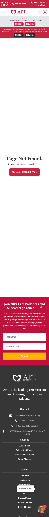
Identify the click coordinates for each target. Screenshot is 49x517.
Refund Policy (24, 507)
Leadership (24, 480)
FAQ (24, 493)
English (18, 24)
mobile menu (4, 12)
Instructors (24, 484)
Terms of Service (24, 502)
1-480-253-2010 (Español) (27, 426)
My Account (44, 12)
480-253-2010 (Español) (39, 4)
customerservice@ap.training (27, 415)
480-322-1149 (20, 4)
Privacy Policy (24, 498)
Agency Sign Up (4, 3)
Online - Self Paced (24, 450)
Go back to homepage (24, 172)
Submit (24, 356)
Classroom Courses (24, 454)
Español (30, 24)
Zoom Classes (24, 459)
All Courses (24, 445)
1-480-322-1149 (27, 420)
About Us (24, 475)
